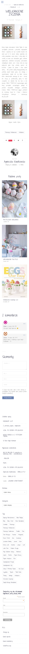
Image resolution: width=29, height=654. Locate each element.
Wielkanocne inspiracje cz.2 (10, 300)
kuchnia (13, 545)
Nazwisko (5, 612)
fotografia (20, 535)
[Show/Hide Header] (2, 2)
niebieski (18, 552)
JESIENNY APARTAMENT (15, 481)
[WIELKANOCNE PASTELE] (14, 241)
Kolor (20, 541)
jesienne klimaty (7, 541)
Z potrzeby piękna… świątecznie (11, 426)
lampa (18, 545)
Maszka (5, 337)
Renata (4, 326)
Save (11, 140)
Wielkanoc (21, 132)
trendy (4, 575)
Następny (18, 20)
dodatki (18, 531)
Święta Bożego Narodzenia (9, 582)
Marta (4, 463)
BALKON (6, 458)
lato (24, 545)
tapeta (11, 572)
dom (23, 531)
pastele (10, 555)
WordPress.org (7, 646)
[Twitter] (18, 140)
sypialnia (5, 572)
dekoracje (12, 524)
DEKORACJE (13, 7)
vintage (10, 575)
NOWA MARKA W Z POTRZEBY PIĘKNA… (12, 435)
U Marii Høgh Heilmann (9, 441)
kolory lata (6, 545)
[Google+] (14, 140)
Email (13, 598)
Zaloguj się (6, 632)
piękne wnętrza (7, 558)
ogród (4, 555)
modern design (14, 548)
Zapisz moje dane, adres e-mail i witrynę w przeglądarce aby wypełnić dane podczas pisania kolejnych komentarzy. (14, 391)
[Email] (6, 140)
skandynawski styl (7, 565)
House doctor (6, 538)
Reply (24, 323)
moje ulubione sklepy (8, 552)
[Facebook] (22, 140)
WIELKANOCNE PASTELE (10, 259)
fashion (14, 535)
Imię (4, 605)
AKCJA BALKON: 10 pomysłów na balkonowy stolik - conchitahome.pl (12, 453)
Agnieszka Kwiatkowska (19, 5)
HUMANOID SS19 (8, 421)
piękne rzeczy (17, 555)
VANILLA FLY (21, 472)
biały (4, 521)
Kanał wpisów (6, 637)
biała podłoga (20, 517)
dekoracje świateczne (8, 531)
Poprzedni (11, 20)
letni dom (5, 548)
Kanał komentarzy (8, 641)
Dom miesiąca (6, 535)
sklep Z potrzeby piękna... (9, 569)
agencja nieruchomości (8, 517)
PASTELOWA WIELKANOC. (11, 220)
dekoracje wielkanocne (11, 132)
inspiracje (18, 538)
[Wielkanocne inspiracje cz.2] (14, 281)
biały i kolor (10, 521)
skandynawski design (8, 562)
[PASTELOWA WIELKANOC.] (14, 199)
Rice (15, 558)
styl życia (21, 569)
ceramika (5, 524)
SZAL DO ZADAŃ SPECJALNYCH (13, 430)
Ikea (13, 538)
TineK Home (18, 572)
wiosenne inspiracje (8, 579)
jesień (15, 541)
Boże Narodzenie (20, 521)
